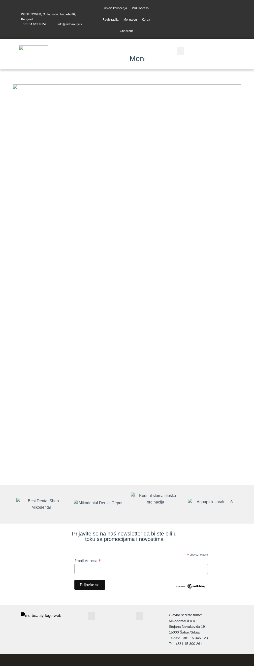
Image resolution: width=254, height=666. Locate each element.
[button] (180, 51)
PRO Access (140, 8)
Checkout (126, 31)
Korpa (146, 19)
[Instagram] (224, 19)
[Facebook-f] (214, 19)
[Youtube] (234, 19)
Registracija (110, 19)
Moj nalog (130, 19)
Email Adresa (87, 560)
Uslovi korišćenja (115, 8)
